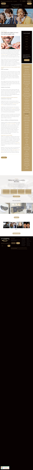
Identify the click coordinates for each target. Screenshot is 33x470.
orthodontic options (4, 54)
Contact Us (29, 3)
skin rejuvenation (26, 103)
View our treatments (16, 196)
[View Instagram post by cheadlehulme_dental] (8, 227)
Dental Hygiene (27, 129)
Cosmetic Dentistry (26, 118)
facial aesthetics (26, 106)
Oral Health (26, 144)
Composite (26, 115)
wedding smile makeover (26, 76)
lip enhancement (26, 100)
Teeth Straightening (26, 159)
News (27, 142)
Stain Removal (27, 156)
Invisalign (26, 141)
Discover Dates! (7, 462)
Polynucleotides (26, 91)
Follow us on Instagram (16, 233)
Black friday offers (26, 88)
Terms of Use (28, 242)
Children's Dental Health (26, 112)
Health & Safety (28, 243)
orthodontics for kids (27, 77)
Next (30, 208)
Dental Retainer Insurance (26, 74)
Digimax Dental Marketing (15, 248)
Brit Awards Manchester (26, 83)
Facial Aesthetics (23, 245)
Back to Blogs (4, 157)
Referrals (3, 3)
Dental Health (27, 127)
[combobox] (23, 42)
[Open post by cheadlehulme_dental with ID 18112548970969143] (26, 225)
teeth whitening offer (27, 93)
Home (2, 18)
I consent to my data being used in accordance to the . (26, 55)
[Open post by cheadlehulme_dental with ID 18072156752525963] (13, 225)
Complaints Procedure (29, 241)
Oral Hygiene (27, 146)
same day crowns (26, 72)
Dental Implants (27, 130)
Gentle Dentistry (26, 137)
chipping (13, 108)
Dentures (26, 134)
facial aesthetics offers (27, 89)
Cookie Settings (28, 245)
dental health (17, 142)
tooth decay (14, 103)
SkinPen (27, 86)
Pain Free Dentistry (26, 149)
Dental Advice (27, 122)
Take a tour (16, 217)
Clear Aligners (9, 18)
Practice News (27, 153)
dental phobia (27, 69)
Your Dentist (26, 168)
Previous (2, 208)
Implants (27, 139)
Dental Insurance (26, 132)
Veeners (27, 166)
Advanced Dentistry (24, 244)
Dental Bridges (27, 125)
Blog (5, 18)
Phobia (27, 151)
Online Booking (29, 1)
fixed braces (26, 98)
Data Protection (28, 244)
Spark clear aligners (27, 108)
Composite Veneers (26, 117)
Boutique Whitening (27, 96)
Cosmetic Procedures (27, 120)
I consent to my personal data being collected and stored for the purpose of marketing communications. (27, 57)
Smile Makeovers (26, 154)
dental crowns (27, 71)
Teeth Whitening (26, 161)
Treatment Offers (26, 163)
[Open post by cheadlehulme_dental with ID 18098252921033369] (6, 225)
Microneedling (27, 84)
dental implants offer (27, 81)
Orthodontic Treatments (26, 147)
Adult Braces (27, 110)
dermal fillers (27, 101)
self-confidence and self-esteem (10, 123)
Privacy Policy (28, 55)
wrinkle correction (26, 105)
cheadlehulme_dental (6, 222)
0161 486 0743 (15, 1)
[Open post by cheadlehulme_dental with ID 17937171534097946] (20, 225)
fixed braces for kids (27, 79)
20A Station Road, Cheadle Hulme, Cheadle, (7, 1)
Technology (26, 158)
